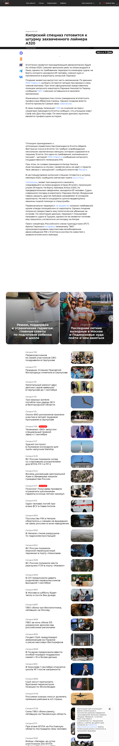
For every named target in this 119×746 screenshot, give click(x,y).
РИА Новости (33, 83)
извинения (66, 103)
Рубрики (63, 3)
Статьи (41, 3)
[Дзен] (104, 52)
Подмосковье (52, 3)
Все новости (30, 3)
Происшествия (31, 48)
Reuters (83, 169)
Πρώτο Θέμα (78, 177)
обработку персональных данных (87, 726)
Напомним (31, 182)
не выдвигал (62, 205)
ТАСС (40, 91)
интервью (50, 226)
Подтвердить (84, 736)
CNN (57, 108)
